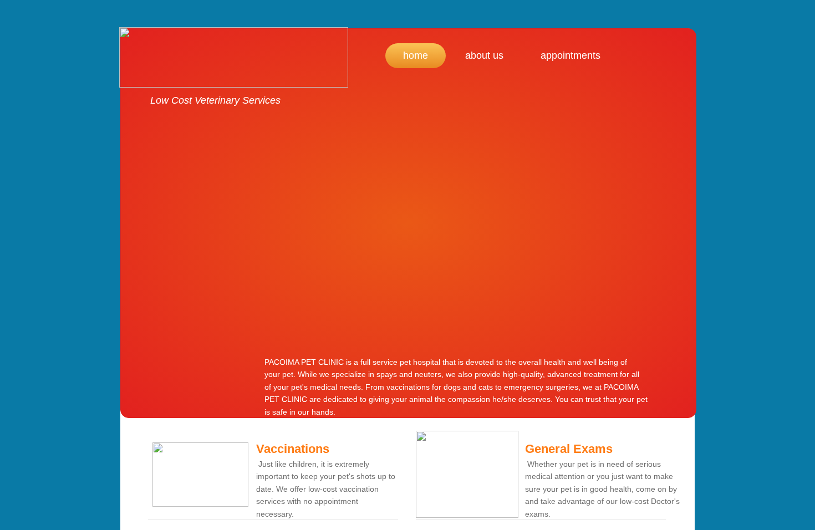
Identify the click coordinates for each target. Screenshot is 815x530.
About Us (484, 55)
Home (415, 55)
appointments (570, 55)
